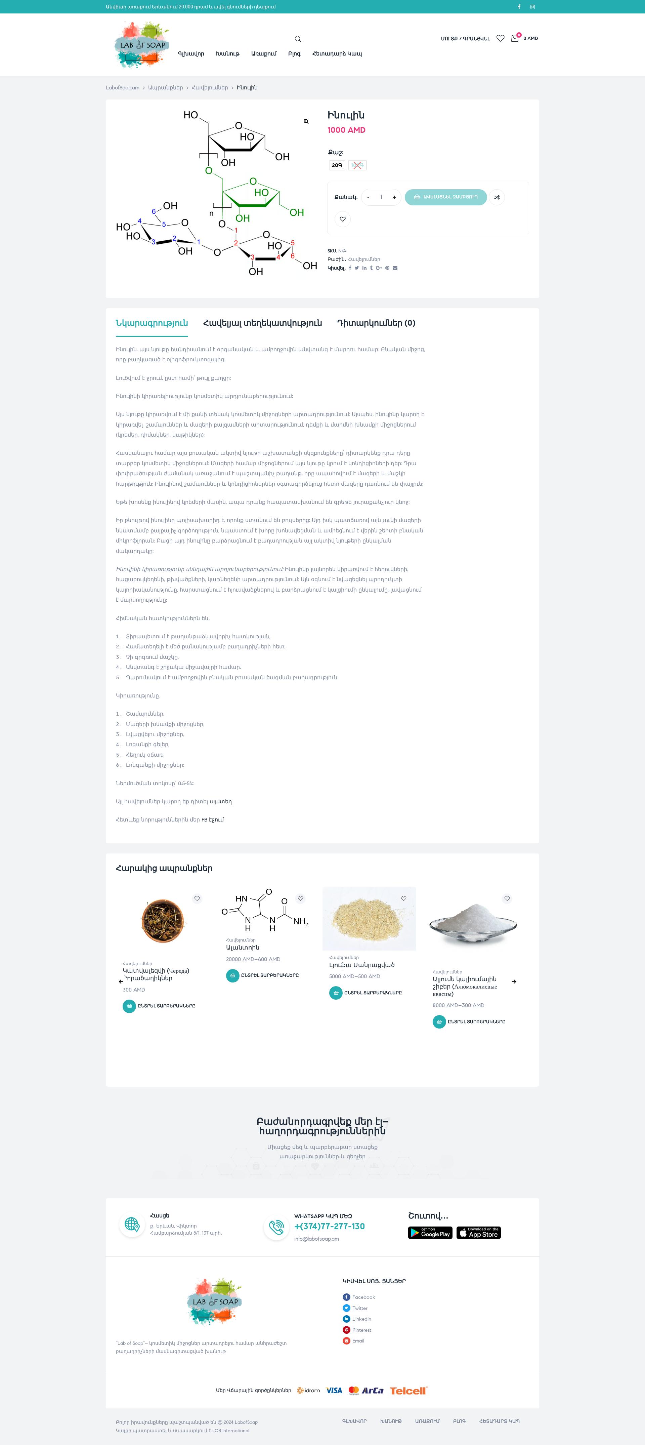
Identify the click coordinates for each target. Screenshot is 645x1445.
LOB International (230, 1431)
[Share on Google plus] (379, 268)
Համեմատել (497, 197)
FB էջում (213, 819)
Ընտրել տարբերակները (167, 1006)
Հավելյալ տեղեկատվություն (262, 323)
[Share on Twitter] (357, 268)
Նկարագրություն (152, 323)
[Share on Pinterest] (387, 268)
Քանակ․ (346, 197)
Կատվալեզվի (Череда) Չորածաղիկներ (156, 974)
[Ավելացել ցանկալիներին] (343, 219)
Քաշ (335, 152)
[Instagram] (532, 6)
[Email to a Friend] (395, 268)
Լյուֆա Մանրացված (362, 965)
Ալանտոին (242, 947)
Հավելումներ (364, 259)
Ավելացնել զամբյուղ (451, 197)
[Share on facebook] (350, 268)
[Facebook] (519, 6)
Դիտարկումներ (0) (376, 323)
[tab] (152, 327)
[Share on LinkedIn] (364, 268)
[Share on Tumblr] (371, 268)
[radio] (337, 165)
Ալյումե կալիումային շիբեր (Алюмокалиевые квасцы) (465, 986)
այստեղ (221, 801)
